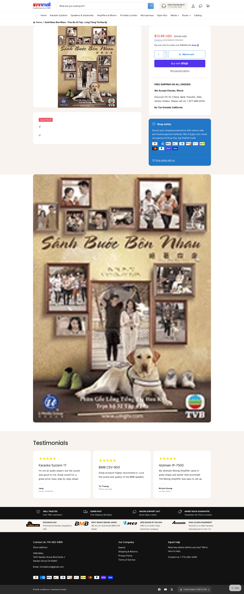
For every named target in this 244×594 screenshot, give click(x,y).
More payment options (179, 71)
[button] (208, 6)
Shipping (158, 40)
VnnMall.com (45, 589)
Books (185, 15)
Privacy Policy (125, 555)
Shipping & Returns (128, 551)
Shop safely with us (165, 160)
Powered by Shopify (58, 589)
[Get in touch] (200, 6)
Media (174, 15)
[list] (122, 474)
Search (121, 547)
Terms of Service (126, 559)
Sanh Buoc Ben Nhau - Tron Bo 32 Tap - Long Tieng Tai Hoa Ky (76, 22)
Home (39, 22)
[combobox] (105, 6)
